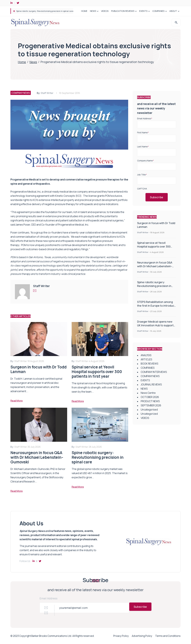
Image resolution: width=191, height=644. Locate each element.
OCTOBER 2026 (150, 397)
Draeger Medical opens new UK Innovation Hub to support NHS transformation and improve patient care (155, 327)
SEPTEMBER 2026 (151, 405)
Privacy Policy (121, 636)
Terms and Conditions (168, 636)
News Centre (148, 393)
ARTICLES (146, 359)
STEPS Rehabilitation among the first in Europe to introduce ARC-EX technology (53, 11)
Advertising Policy (142, 636)
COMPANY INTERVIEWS (154, 372)
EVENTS (143, 11)
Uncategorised (149, 409)
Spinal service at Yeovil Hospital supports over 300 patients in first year (154, 246)
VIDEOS (104, 11)
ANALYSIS (146, 355)
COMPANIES (158, 11)
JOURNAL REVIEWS (151, 384)
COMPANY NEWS (20, 92)
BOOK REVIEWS (149, 363)
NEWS (93, 11)
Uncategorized (149, 413)
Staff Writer (47, 93)
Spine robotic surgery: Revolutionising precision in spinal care (154, 285)
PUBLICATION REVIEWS (122, 11)
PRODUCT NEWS (150, 401)
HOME (84, 11)
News (33, 62)
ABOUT (173, 11)
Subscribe (156, 197)
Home (22, 62)
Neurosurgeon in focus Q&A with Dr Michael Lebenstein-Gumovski (154, 266)
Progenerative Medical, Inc (25, 191)
